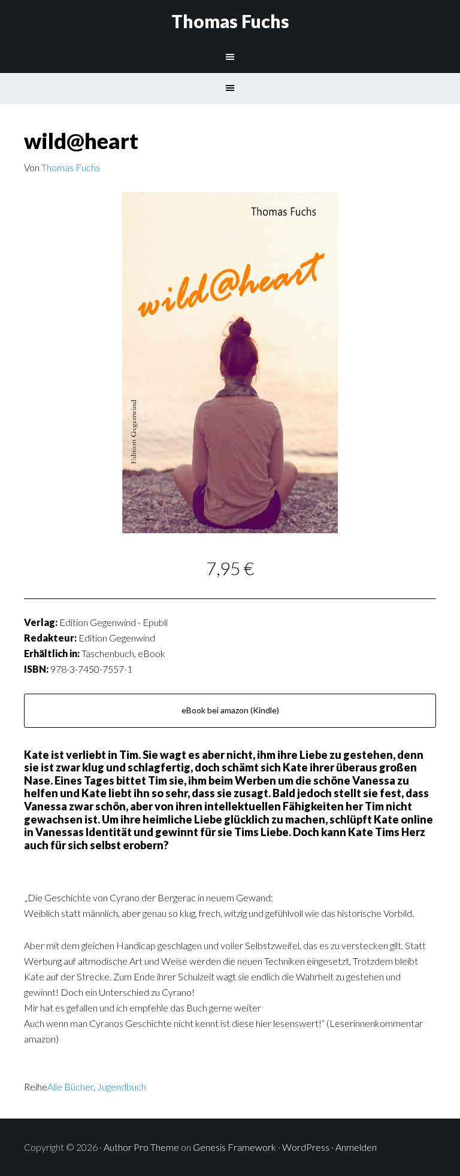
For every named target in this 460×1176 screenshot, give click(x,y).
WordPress (305, 1147)
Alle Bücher (70, 1086)
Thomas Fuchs (230, 21)
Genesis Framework (234, 1147)
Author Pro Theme (141, 1147)
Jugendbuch (121, 1086)
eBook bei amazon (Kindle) (230, 710)
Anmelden (356, 1147)
